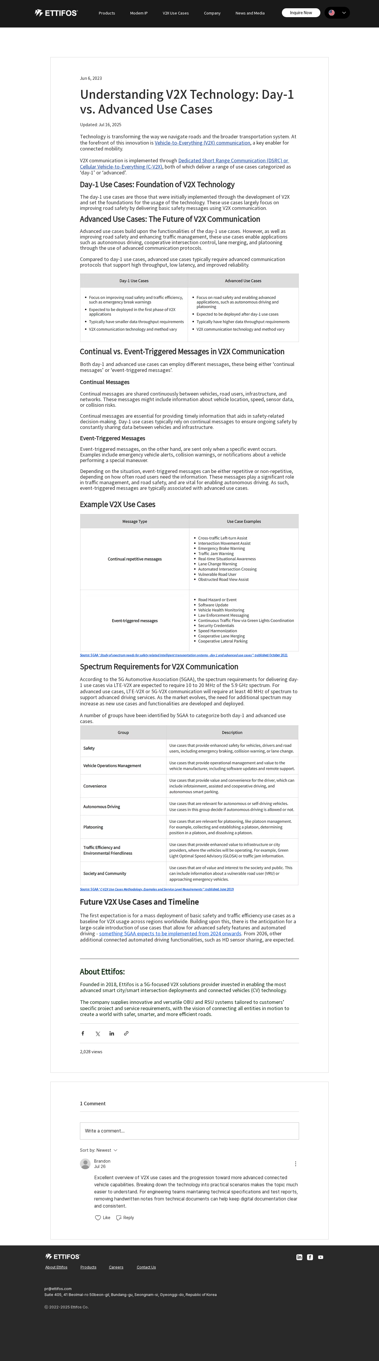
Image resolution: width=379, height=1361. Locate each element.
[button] (106, 13)
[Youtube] (321, 1257)
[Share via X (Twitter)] (97, 1033)
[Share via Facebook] (83, 1033)
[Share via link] (126, 1033)
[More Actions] (295, 1163)
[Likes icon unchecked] (98, 1217)
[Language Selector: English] (337, 13)
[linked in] (299, 1257)
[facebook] (310, 1257)
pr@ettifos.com (58, 1289)
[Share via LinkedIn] (112, 1033)
